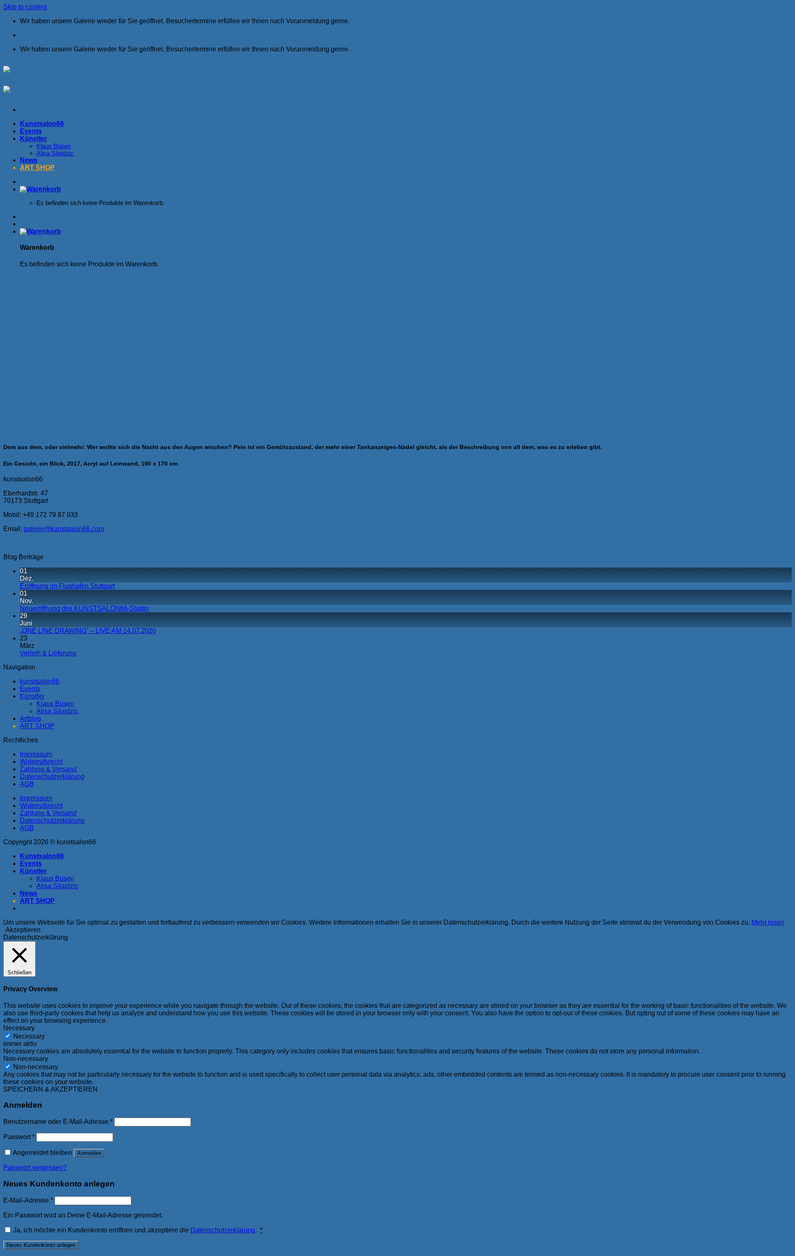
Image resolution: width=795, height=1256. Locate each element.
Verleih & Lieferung (48, 653)
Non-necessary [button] (25, 1058)
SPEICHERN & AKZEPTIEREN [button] (50, 1089)
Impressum (36, 754)
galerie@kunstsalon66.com (64, 528)
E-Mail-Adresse (28, 1200)
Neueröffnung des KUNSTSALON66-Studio (84, 608)
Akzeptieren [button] (23, 929)
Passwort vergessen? (35, 1167)
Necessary (29, 1036)
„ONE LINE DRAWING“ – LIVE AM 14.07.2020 (88, 630)
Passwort (19, 1136)
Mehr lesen (768, 922)
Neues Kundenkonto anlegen (41, 1245)
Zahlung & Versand (48, 769)
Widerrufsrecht (41, 761)
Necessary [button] (19, 1027)
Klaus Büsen (55, 703)
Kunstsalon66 (42, 856)
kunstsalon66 (39, 681)
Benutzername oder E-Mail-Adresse (58, 1121)
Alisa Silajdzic (57, 711)
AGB (27, 783)
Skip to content (25, 6)
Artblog (30, 718)
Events (30, 688)
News (28, 893)
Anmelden (89, 1153)
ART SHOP (37, 725)
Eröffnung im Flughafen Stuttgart (67, 585)
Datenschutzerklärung (52, 776)
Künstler (32, 696)
